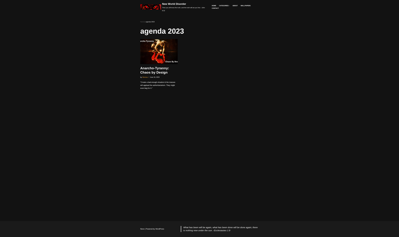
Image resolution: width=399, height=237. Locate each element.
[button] (229, 5)
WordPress (159, 229)
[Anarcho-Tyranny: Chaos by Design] (159, 51)
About (235, 5)
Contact (215, 8)
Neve (142, 229)
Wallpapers (246, 5)
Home (214, 5)
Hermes (145, 77)
